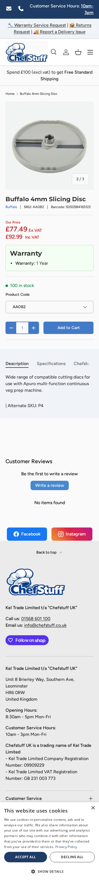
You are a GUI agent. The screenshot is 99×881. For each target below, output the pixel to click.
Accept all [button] (25, 857)
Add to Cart (68, 327)
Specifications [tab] (51, 363)
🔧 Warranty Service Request (37, 25)
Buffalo (11, 207)
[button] (78, 52)
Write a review (49, 485)
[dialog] (49, 841)
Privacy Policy (66, 846)
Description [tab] (17, 363)
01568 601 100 (35, 618)
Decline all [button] (72, 857)
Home (10, 93)
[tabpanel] (50, 384)
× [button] (93, 808)
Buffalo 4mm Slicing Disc (38, 93)
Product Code (18, 294)
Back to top (46, 552)
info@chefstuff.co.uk (45, 625)
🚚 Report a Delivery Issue (59, 31)
